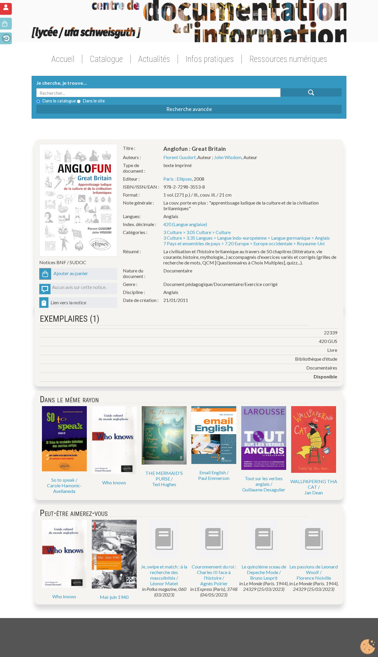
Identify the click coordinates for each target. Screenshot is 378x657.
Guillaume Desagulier (263, 489)
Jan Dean (313, 492)
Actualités (154, 59)
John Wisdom (228, 157)
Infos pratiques (209, 59)
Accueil (62, 59)
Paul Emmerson (213, 478)
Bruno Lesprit (264, 578)
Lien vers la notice (68, 302)
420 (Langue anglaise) (185, 224)
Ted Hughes (164, 484)
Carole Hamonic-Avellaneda (64, 488)
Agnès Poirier (214, 583)
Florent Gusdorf (179, 157)
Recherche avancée (189, 109)
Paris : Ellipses (177, 179)
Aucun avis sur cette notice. (79, 287)
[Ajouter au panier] (45, 274)
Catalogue (106, 59)
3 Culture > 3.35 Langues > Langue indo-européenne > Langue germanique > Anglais (246, 238)
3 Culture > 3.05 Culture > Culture (197, 232)
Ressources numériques (288, 59)
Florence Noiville (313, 578)
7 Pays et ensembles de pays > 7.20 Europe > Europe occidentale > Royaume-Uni (244, 243)
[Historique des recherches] (6, 37)
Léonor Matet (164, 583)
